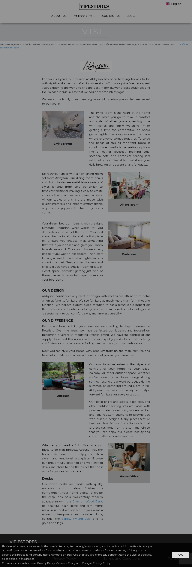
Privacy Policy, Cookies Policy (56, 563)
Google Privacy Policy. (96, 563)
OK (180, 554)
